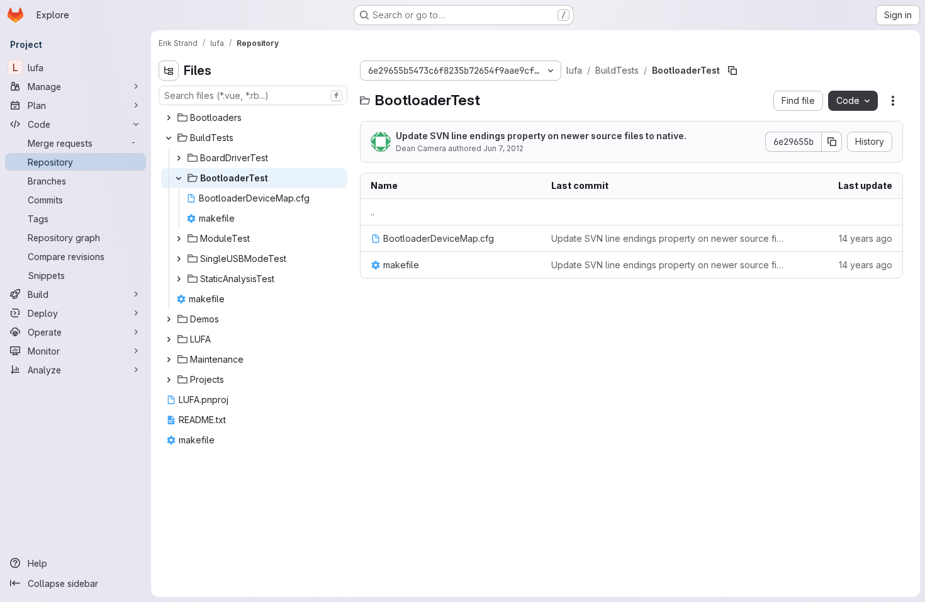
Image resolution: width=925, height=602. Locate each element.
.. (372, 212)
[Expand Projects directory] (168, 379)
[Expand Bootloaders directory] (168, 117)
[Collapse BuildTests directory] (168, 137)
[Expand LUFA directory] (168, 339)
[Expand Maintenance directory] (168, 359)
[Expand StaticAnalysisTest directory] (178, 279)
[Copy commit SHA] (832, 142)
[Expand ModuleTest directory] (178, 238)
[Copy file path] (732, 70)
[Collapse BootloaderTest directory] (178, 178)
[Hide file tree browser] (169, 70)
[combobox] (253, 95)
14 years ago (865, 238)
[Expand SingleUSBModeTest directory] (178, 258)
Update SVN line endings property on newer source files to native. (541, 135)
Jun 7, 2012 (503, 148)
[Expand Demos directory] (168, 319)
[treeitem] (254, 118)
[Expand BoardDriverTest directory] (178, 158)
